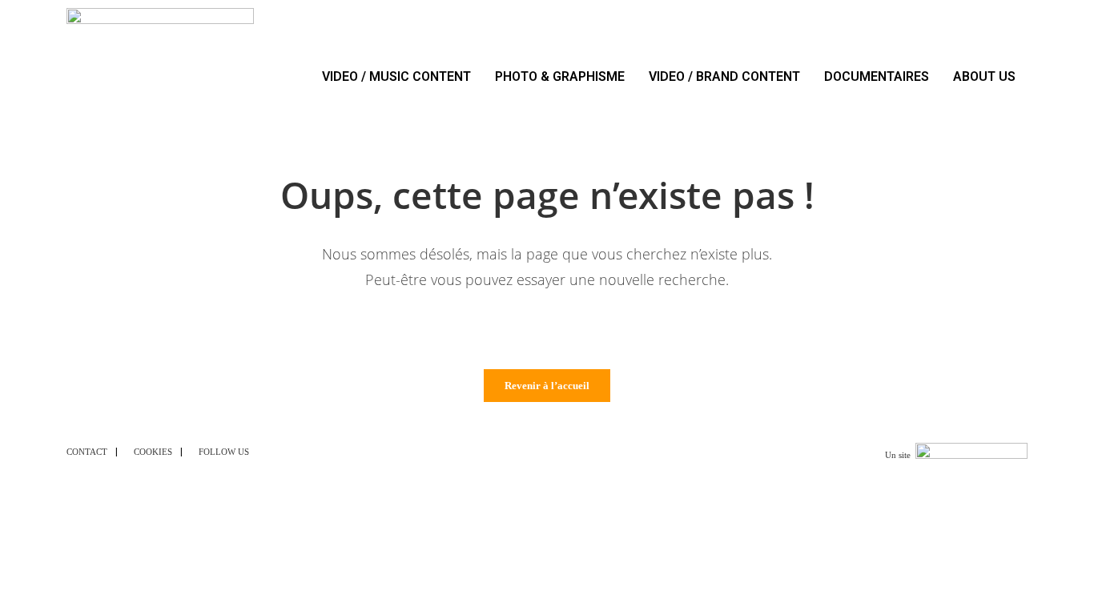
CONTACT (86, 451)
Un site (898, 455)
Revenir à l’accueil (547, 386)
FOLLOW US (224, 451)
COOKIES (153, 451)
